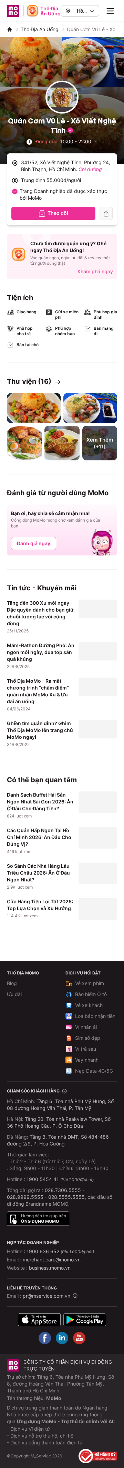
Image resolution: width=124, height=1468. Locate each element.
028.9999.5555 (25, 1197)
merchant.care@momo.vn (52, 1259)
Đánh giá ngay (33, 543)
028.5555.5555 (66, 1197)
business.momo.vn (50, 1268)
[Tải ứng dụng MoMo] (39, 1319)
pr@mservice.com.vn (46, 1296)
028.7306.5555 (63, 1190)
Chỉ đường (90, 169)
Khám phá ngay (95, 271)
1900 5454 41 (43, 1179)
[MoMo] (9, 29)
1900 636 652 (60, 1251)
